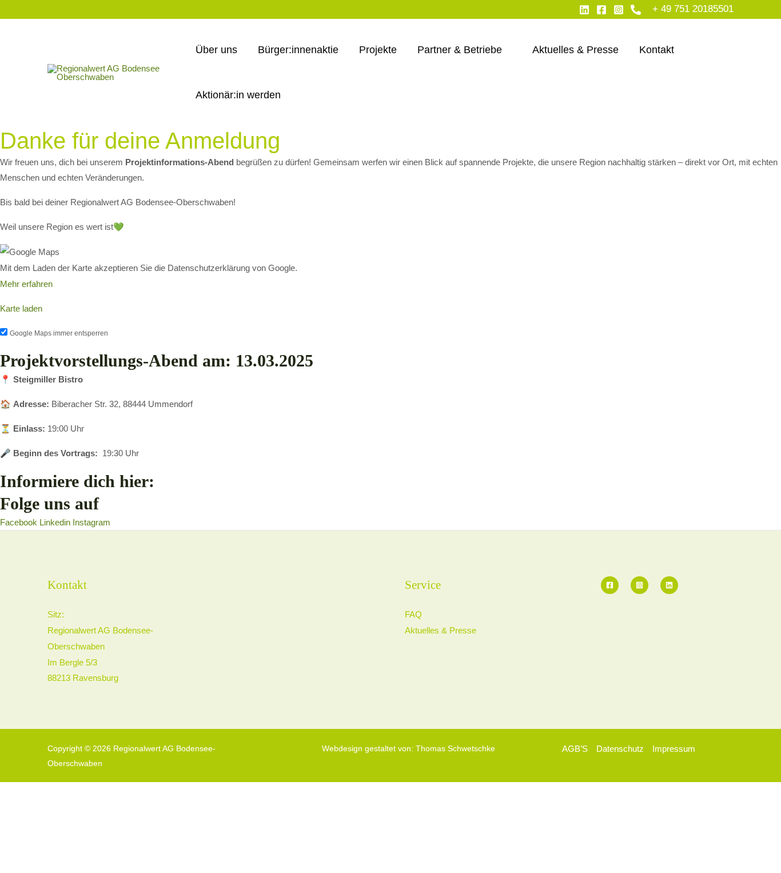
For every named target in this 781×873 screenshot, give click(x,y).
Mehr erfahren (26, 284)
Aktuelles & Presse (440, 630)
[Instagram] (618, 10)
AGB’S (575, 749)
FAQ (413, 614)
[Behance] (669, 585)
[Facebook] (601, 10)
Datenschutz (620, 749)
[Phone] (636, 10)
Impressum (673, 749)
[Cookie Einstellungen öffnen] (86, 865)
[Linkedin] (584, 10)
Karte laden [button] (21, 308)
